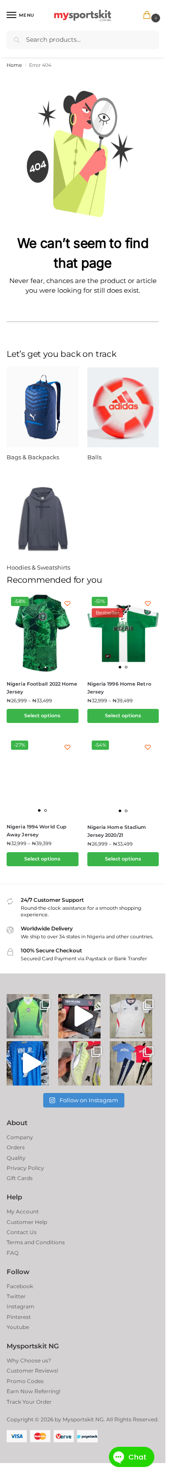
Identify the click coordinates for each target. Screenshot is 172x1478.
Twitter (16, 1296)
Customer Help (27, 1222)
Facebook (20, 1286)
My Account (23, 1211)
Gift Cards (20, 1178)
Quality (16, 1158)
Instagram (20, 1306)
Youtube (18, 1327)
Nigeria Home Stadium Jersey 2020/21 (116, 831)
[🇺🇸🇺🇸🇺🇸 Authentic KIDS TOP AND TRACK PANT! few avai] (131, 1063)
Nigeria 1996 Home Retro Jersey (119, 688)
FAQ (13, 1252)
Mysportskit (78, 1419)
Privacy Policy (25, 1168)
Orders (16, 1147)
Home (14, 65)
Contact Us (22, 1232)
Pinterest (19, 1317)
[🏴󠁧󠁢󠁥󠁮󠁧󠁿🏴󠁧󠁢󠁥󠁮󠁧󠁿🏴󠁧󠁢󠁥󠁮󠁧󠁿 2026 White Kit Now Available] (131, 1016)
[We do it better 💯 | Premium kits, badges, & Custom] (28, 1063)
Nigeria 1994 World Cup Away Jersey (37, 831)
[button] (148, 15)
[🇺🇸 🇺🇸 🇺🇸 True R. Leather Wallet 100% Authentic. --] (79, 1016)
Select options (42, 716)
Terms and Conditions (36, 1242)
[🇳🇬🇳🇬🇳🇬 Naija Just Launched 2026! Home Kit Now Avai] (28, 1016)
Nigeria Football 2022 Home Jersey (42, 688)
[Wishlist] (67, 603)
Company (20, 1137)
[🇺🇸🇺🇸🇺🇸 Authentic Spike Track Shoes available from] (79, 1063)
